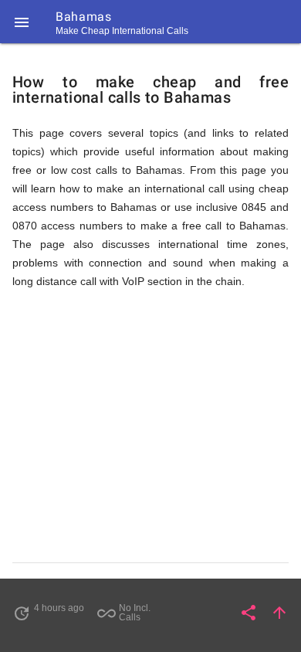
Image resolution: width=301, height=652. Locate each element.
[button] (21, 21)
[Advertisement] (150, 426)
